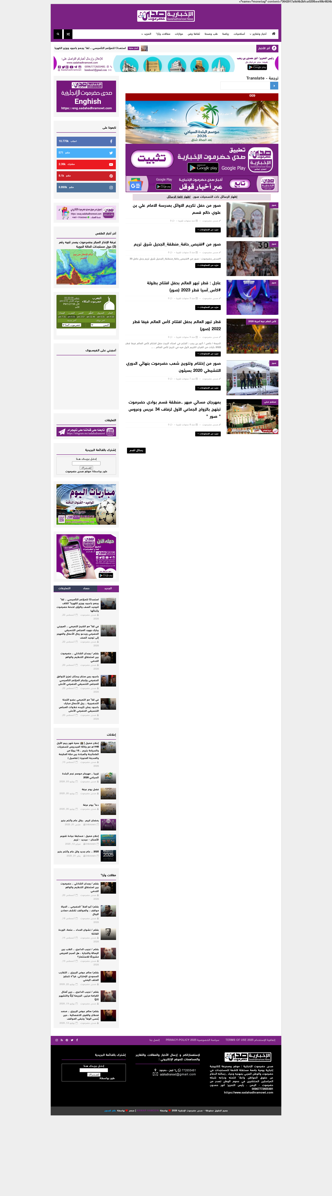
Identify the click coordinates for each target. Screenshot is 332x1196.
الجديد (108, 589)
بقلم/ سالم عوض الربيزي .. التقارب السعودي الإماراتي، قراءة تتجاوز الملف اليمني (79, 976)
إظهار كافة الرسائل (178, 197)
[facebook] (77, 1040)
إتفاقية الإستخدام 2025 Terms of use (250, 1040)
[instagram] (57, 1040)
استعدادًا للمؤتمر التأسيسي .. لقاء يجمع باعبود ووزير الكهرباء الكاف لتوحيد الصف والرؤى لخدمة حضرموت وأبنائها (93, 48)
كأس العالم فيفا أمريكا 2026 (262, 321)
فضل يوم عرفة (90, 790)
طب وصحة (211, 34)
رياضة (225, 34)
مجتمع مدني (270, 402)
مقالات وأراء (163, 34)
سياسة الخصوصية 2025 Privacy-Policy (192, 1040)
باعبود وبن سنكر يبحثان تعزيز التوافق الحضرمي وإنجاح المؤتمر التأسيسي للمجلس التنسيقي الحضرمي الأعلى (78, 680)
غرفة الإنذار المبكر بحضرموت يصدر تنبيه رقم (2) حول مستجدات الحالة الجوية (87, 244)
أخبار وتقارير (259, 34)
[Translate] (274, 85)
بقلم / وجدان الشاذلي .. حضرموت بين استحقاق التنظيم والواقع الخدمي (80, 657)
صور (274, 205)
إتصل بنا (154, 1040)
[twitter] (72, 1040)
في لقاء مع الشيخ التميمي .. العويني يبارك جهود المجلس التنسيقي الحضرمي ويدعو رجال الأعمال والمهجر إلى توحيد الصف (78, 632)
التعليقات (64, 589)
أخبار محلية (168, 48)
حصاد (86, 589)
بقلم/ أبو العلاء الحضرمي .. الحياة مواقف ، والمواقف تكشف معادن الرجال (80, 910)
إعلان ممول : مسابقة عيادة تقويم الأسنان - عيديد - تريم (79, 838)
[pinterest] (67, 1040)
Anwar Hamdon (148, 1110)
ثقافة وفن (194, 34)
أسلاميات (239, 34)
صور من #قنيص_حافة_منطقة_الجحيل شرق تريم (177, 245)
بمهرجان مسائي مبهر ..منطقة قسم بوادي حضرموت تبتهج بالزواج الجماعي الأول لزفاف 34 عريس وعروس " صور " (175, 409)
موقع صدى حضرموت (78, 472)
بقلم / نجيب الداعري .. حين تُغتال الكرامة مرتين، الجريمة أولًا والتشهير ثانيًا (79, 996)
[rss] (62, 1040)
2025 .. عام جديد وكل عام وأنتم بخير (78, 852)
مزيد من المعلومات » (208, 230)
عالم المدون (110, 1110)
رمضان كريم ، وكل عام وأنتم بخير (80, 821)
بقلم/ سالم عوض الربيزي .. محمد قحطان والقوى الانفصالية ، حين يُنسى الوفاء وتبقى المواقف (80, 1015)
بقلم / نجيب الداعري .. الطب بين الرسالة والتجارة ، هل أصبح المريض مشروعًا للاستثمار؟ (79, 953)
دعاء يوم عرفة (91, 805)
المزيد (147, 34)
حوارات (179, 34)
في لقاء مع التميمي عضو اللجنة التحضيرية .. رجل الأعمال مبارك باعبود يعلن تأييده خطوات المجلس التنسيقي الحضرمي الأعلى (79, 705)
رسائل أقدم (136, 450)
